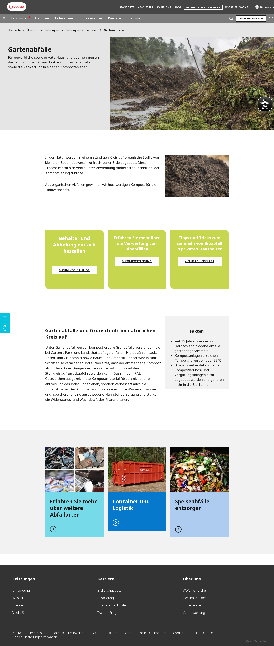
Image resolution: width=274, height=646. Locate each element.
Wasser (17, 597)
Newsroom (93, 18)
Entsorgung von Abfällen (81, 30)
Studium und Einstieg (113, 605)
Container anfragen (251, 18)
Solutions (163, 7)
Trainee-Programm (111, 612)
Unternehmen (193, 605)
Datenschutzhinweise (68, 633)
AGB (93, 633)
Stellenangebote (109, 590)
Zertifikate (109, 633)
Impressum (38, 633)
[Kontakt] (5, 318)
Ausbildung (105, 597)
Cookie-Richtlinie (201, 633)
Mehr (74, 492)
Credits (178, 633)
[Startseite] (4, 18)
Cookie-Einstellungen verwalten (34, 637)
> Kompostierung (137, 261)
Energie (18, 605)
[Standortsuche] (5, 328)
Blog (177, 7)
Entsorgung (52, 30)
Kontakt (18, 633)
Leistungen (20, 18)
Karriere (114, 18)
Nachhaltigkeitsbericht (203, 7)
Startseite (14, 30)
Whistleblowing (236, 7)
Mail (271, 18)
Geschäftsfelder (194, 597)
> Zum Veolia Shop (74, 270)
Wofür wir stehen (195, 590)
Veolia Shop (21, 612)
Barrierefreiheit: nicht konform (145, 633)
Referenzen (64, 18)
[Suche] (231, 18)
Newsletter (145, 7)
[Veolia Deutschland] (16, 7)
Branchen (41, 18)
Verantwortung (194, 612)
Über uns (133, 18)
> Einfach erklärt (199, 261)
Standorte (126, 7)
